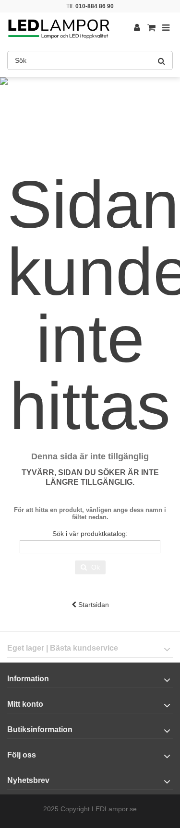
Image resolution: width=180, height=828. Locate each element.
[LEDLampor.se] (58, 28)
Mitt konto (25, 704)
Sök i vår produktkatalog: (90, 533)
